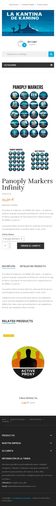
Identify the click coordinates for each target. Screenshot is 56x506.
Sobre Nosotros (35, 419)
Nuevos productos (17, 419)
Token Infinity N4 (28, 398)
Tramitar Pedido (28, 4)
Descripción (8, 266)
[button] (28, 43)
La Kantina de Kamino (21, 498)
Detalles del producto (33, 266)
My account (14, 4)
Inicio (4, 419)
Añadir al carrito (30, 245)
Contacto (5, 421)
